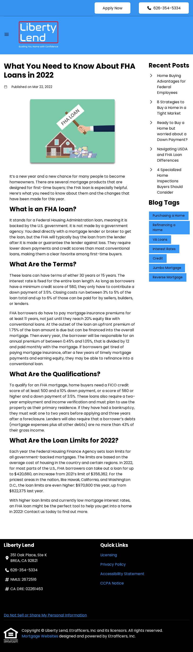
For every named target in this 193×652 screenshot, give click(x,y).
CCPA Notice (112, 583)
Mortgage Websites (40, 636)
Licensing (108, 555)
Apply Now (112, 8)
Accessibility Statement (122, 573)
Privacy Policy (113, 564)
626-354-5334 (167, 8)
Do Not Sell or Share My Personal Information (45, 615)
